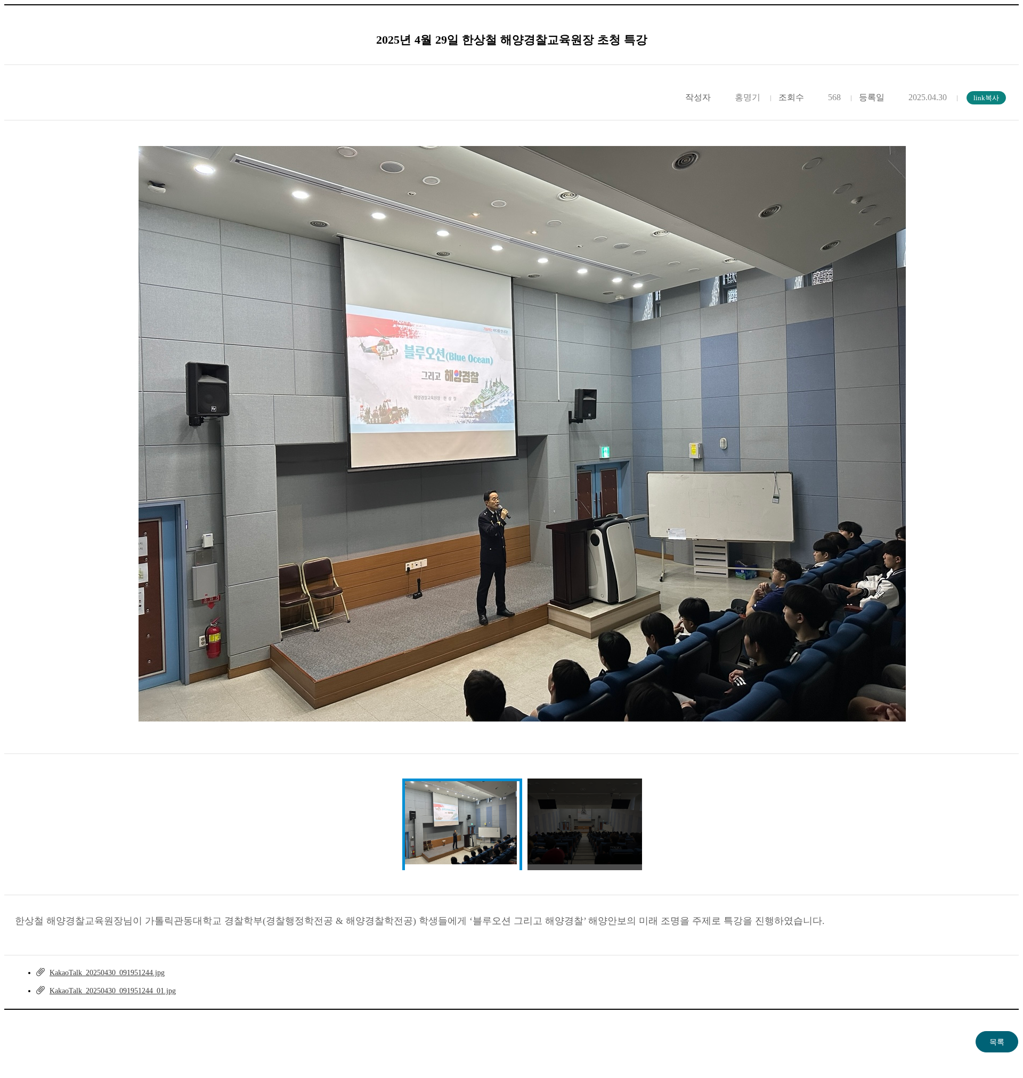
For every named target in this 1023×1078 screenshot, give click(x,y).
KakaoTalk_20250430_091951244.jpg (107, 973)
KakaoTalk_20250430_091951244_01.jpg (113, 991)
